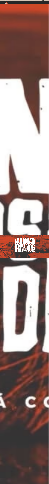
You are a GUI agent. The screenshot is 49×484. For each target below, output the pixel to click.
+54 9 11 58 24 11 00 (39, 0)
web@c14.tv (34, 0)
